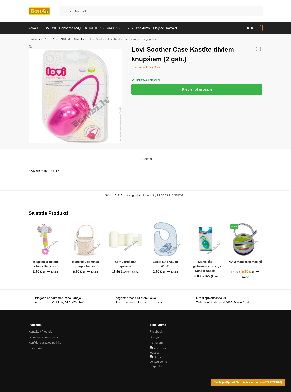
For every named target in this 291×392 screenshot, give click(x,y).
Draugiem (156, 337)
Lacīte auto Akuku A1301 (165, 264)
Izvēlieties (85, 280)
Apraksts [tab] (145, 159)
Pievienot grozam (197, 89)
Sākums (35, 39)
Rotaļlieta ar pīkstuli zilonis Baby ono (45, 264)
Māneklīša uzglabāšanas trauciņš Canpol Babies (205, 266)
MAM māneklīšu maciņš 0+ (245, 264)
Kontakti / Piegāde (40, 331)
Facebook (156, 331)
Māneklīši (80, 39)
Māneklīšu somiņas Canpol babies (85, 264)
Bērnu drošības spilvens (125, 264)
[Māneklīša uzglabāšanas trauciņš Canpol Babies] (205, 239)
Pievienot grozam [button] (45, 280)
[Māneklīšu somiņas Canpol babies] (260, 49)
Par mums (35, 348)
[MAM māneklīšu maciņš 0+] (256, 49)
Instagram (156, 342)
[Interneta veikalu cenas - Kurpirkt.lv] (206, 362)
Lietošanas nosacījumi (43, 337)
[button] (255, 28)
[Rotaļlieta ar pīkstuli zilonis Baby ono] (46, 239)
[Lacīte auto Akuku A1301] (165, 239)
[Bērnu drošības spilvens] (125, 239)
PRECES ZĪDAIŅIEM (57, 39)
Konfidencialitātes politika (45, 342)
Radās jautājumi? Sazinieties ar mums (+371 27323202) (248, 382)
